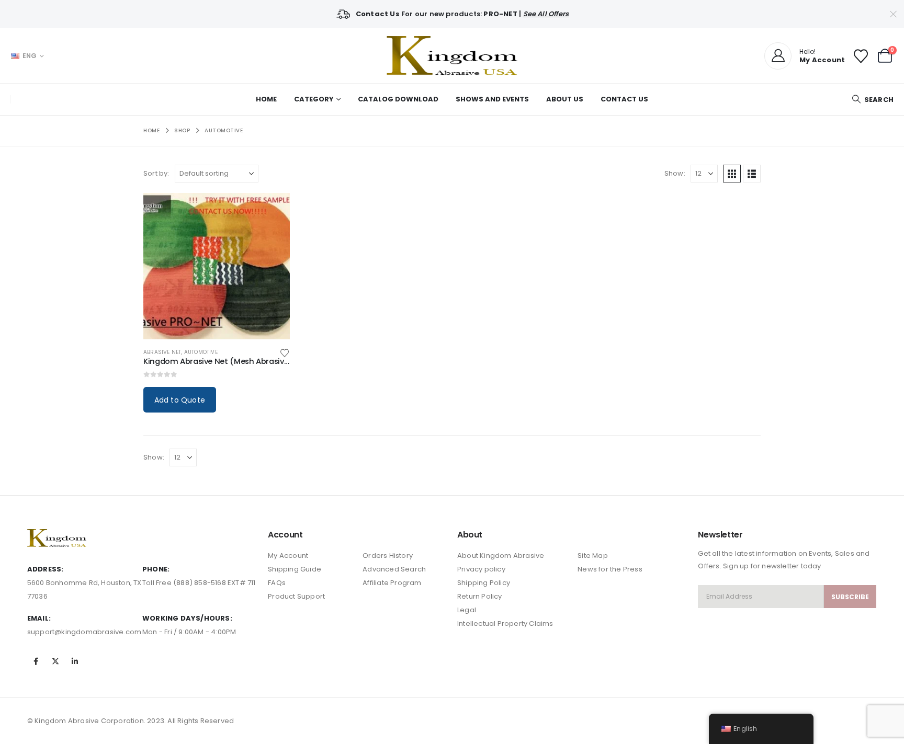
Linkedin (75, 661)
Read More (272, 210)
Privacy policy (481, 569)
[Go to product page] (216, 266)
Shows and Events (492, 99)
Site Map (593, 555)
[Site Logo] (452, 55)
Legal (466, 610)
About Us (564, 99)
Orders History (388, 555)
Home (266, 99)
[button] (873, 100)
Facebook (36, 661)
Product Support (296, 596)
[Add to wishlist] (284, 352)
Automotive (201, 352)
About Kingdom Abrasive (500, 555)
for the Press (619, 569)
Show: (674, 173)
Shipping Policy (483, 583)
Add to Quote (179, 400)
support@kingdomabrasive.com (84, 632)
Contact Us (624, 99)
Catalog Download (398, 99)
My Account (288, 555)
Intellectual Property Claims (505, 623)
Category (314, 99)
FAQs (277, 583)
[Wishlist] (860, 55)
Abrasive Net (162, 352)
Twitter (55, 661)
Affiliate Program (392, 583)
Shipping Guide (294, 569)
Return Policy (479, 596)
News (587, 569)
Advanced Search (394, 569)
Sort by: (156, 173)
